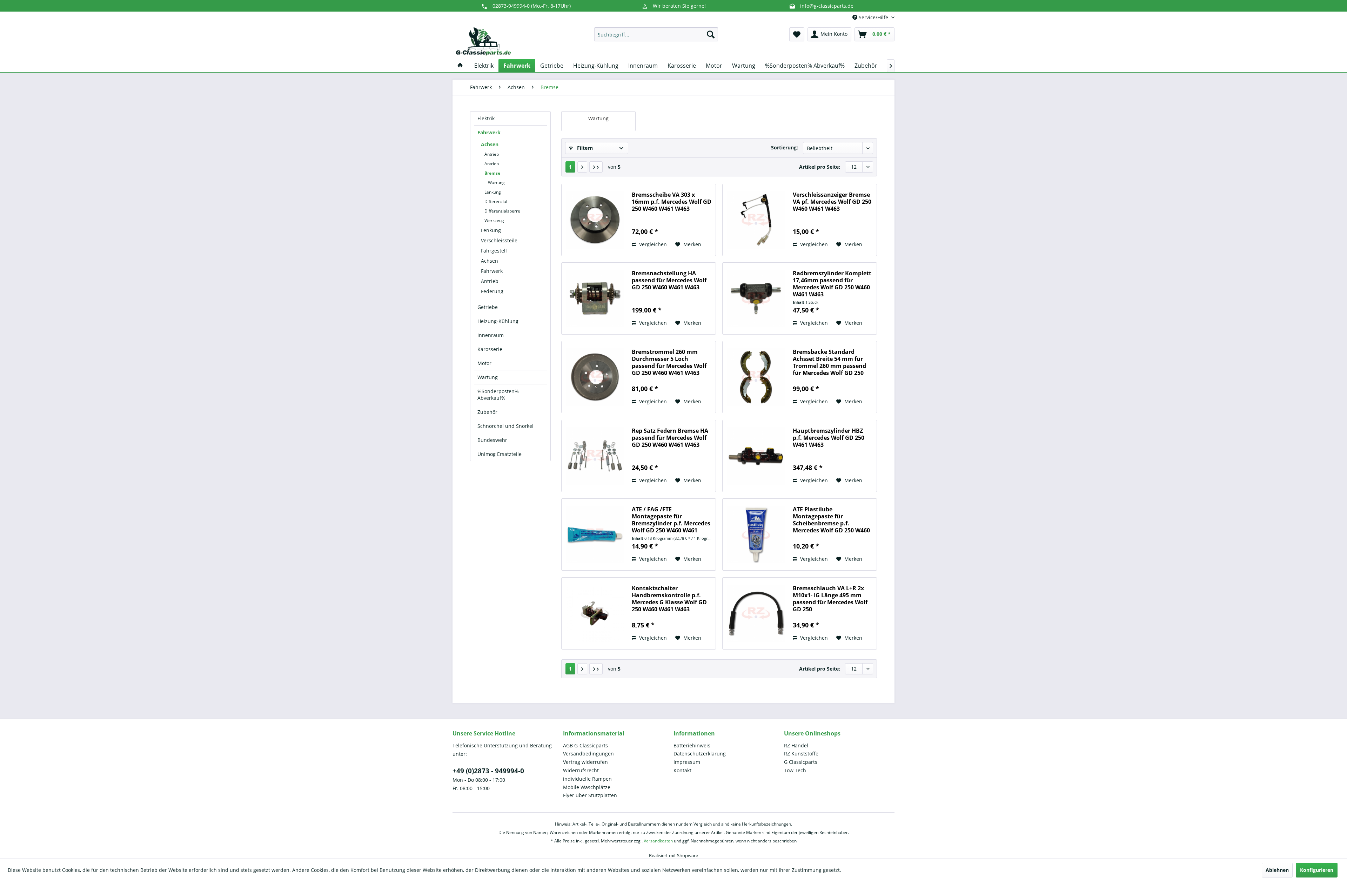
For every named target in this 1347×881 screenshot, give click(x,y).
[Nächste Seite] (582, 167)
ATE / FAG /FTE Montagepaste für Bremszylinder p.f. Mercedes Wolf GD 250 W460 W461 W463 (671, 520)
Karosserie (489, 349)
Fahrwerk (489, 132)
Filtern (584, 147)
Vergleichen (652, 244)
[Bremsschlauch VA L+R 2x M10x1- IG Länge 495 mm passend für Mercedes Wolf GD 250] (756, 613)
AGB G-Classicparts (585, 745)
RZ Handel (796, 745)
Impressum (687, 762)
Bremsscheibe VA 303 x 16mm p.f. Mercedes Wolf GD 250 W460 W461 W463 (671, 202)
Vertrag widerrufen (585, 762)
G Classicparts (800, 762)
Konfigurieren (1316, 870)
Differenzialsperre (502, 211)
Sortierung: (784, 147)
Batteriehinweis (692, 745)
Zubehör (487, 412)
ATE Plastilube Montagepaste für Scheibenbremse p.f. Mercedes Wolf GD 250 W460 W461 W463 (831, 520)
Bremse (492, 173)
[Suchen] (710, 34)
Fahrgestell (494, 250)
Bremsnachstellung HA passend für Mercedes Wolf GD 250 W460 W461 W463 (669, 280)
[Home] (460, 65)
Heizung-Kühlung (497, 321)
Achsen (489, 144)
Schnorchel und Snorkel (505, 426)
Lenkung (492, 192)
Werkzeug (494, 220)
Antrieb (491, 154)
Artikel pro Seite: (819, 166)
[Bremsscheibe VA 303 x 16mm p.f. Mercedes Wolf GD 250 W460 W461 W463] (595, 220)
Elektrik (486, 118)
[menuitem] (656, 34)
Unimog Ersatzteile (499, 454)
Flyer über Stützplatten (590, 795)
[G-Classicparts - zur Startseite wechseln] (483, 41)
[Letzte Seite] (596, 167)
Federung (492, 291)
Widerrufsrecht (581, 770)
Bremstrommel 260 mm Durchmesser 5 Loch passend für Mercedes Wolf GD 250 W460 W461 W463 (669, 362)
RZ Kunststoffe (801, 753)
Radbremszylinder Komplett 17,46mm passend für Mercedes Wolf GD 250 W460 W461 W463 (832, 284)
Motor (484, 363)
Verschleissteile (499, 240)
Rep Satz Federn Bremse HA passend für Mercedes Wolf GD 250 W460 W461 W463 (670, 438)
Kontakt (682, 770)
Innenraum (490, 335)
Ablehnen (1277, 870)
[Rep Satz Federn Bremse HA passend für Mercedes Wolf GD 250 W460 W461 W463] (595, 456)
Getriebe (487, 307)
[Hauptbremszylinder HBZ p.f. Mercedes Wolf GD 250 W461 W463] (756, 456)
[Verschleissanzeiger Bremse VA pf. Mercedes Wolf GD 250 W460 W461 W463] (756, 220)
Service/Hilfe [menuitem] (873, 17)
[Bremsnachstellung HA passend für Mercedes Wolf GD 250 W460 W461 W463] (595, 298)
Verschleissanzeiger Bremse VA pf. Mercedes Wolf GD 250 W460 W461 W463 (832, 202)
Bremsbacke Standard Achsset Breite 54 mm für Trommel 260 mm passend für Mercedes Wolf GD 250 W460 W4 (829, 362)
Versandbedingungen (588, 753)
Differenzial (495, 201)
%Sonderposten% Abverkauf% (498, 394)
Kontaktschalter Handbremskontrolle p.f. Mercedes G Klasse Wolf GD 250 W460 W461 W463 (669, 599)
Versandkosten (658, 841)
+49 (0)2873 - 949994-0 (488, 770)
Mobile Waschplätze (586, 787)
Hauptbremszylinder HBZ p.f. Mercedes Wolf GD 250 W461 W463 (828, 438)
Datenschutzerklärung (700, 753)
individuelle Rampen (587, 778)
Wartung (496, 183)
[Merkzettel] (796, 34)
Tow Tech (795, 770)
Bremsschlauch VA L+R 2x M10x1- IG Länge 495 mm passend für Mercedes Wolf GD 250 (830, 599)
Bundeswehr (492, 440)
